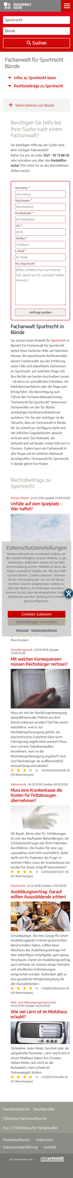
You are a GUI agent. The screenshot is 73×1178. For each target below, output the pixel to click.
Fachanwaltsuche (16, 1139)
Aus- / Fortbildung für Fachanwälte (30, 1127)
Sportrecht (58, 340)
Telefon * (21, 238)
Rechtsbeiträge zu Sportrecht (38, 85)
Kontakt (50, 1147)
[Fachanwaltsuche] (17, 8)
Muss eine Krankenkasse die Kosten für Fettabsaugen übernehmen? (36, 795)
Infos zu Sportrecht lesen (34, 77)
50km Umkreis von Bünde (34, 105)
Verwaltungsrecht (22, 649)
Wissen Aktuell (20, 498)
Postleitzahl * (24, 213)
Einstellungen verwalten (36, 622)
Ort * (18, 226)
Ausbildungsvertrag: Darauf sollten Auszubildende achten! (38, 894)
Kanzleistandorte (16, 1109)
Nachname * (23, 200)
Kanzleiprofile (44, 1109)
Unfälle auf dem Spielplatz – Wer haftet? (36, 506)
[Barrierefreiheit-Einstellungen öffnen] (68, 593)
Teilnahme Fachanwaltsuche (25, 1118)
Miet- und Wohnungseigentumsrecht (34, 1002)
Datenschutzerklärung (20, 1147)
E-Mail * (20, 251)
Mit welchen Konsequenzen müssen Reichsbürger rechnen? (39, 661)
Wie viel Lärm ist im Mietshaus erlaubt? (39, 1014)
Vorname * (22, 188)
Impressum (44, 1139)
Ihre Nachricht (25, 264)
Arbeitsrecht (18, 885)
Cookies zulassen (36, 614)
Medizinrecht (19, 784)
